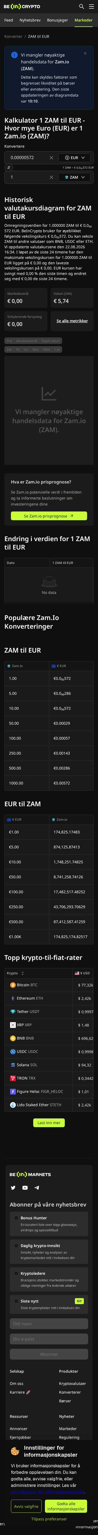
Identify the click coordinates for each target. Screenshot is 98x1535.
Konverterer (70, 1392)
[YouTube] (25, 1188)
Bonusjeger (57, 20)
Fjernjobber (20, 1437)
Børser (65, 1400)
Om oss (16, 1383)
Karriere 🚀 (20, 1392)
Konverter (13, 36)
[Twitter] (13, 1188)
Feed (8, 20)
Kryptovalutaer (72, 1383)
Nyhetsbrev (30, 20)
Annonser (18, 1428)
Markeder (84, 20)
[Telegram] (37, 1188)
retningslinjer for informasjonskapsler (47, 1492)
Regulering (69, 1437)
